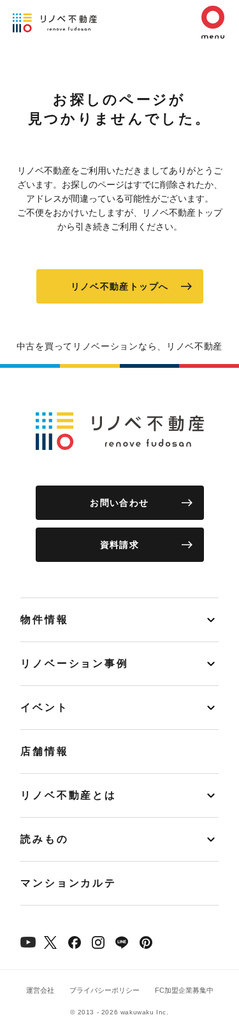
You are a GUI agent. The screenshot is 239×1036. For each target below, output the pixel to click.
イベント (44, 707)
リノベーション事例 (74, 663)
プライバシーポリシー (104, 990)
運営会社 (40, 990)
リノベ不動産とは (68, 795)
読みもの (44, 839)
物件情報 (44, 619)
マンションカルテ (68, 883)
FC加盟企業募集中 (184, 990)
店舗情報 (44, 751)
